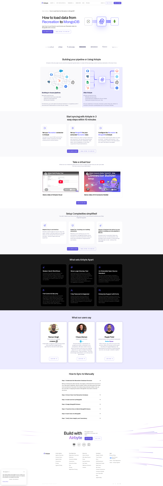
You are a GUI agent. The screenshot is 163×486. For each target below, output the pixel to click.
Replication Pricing (73, 469)
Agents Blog (99, 477)
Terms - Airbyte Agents (115, 462)
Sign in (102, 2)
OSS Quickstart (99, 461)
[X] (115, 483)
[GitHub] (113, 483)
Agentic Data (58, 459)
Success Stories (86, 461)
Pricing (87, 2)
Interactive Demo (73, 463)
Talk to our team (81, 202)
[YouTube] (120, 483)
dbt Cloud (98, 467)
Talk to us (109, 2)
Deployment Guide (100, 463)
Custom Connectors (100, 469)
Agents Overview (59, 455)
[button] (53, 3)
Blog (97, 475)
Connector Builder (73, 459)
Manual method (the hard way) (63, 31)
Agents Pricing (59, 465)
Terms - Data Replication (115, 460)
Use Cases (85, 463)
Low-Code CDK (99, 473)
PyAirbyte (71, 457)
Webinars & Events (87, 465)
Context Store (59, 457)
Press (84, 459)
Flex (70, 465)
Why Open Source (86, 457)
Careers (84, 467)
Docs (83, 2)
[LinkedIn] (118, 483)
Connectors (78, 2)
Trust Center (99, 457)
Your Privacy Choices (114, 458)
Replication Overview (74, 455)
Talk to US (97, 438)
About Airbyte (86, 455)
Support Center (99, 455)
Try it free (117, 2)
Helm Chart (98, 465)
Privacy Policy (113, 455)
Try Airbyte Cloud (47, 31)
